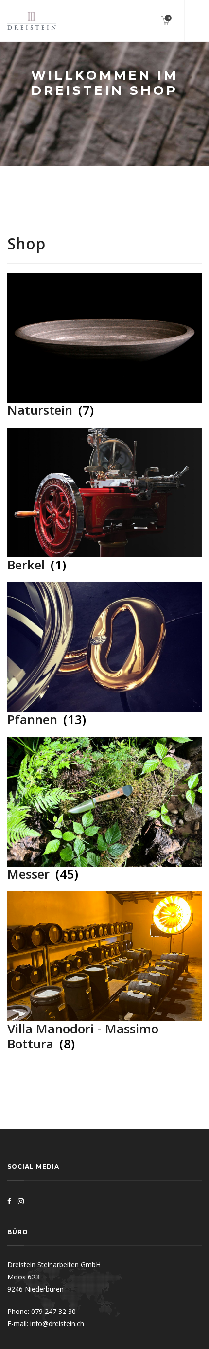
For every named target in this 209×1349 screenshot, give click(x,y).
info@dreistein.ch (57, 1323)
